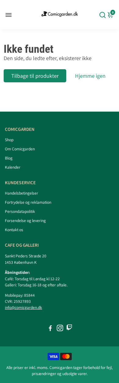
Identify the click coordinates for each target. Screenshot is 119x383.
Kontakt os (14, 229)
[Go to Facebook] (50, 329)
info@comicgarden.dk (23, 307)
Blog (9, 158)
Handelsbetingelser (21, 193)
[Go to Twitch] (69, 329)
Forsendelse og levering (25, 220)
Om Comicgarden (20, 149)
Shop (9, 139)
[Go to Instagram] (60, 329)
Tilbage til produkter (35, 75)
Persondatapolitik (20, 211)
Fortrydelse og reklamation (28, 202)
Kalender (12, 167)
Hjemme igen (90, 75)
